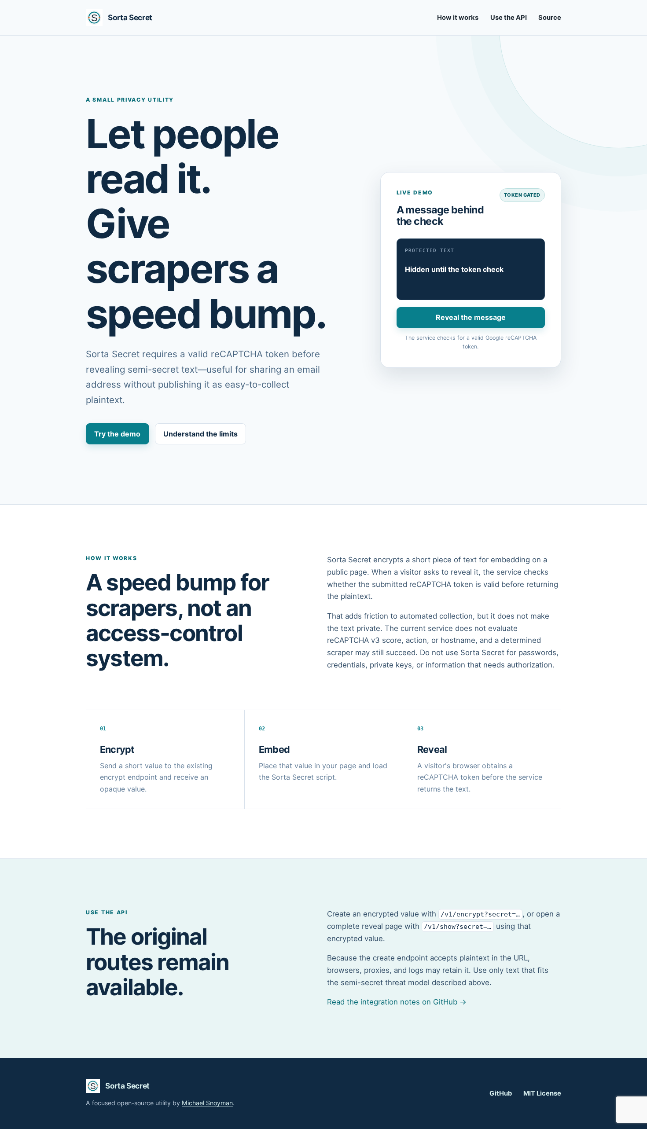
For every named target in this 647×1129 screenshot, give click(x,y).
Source (549, 18)
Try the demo (117, 433)
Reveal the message (471, 317)
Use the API (508, 18)
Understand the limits (200, 433)
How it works (457, 18)
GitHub (500, 1093)
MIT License (542, 1093)
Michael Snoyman (207, 1103)
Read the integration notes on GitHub (397, 1001)
